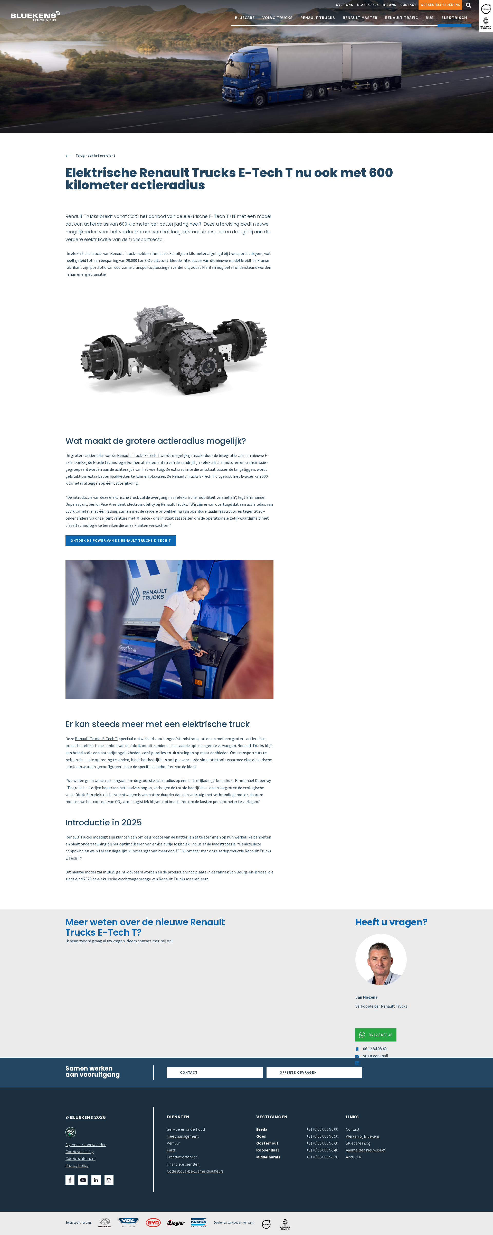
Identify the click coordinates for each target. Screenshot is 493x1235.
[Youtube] (83, 1180)
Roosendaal (267, 1150)
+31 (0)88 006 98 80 (322, 1143)
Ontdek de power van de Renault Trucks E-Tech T (121, 540)
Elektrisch (454, 17)
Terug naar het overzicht (95, 155)
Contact (408, 5)
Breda (261, 1129)
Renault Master (360, 17)
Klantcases (368, 5)
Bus (430, 17)
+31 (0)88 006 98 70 (322, 1156)
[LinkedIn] (96, 1180)
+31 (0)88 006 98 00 (322, 1129)
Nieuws (389, 5)
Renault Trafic (401, 17)
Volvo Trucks (277, 17)
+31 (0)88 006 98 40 (322, 1150)
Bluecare (245, 17)
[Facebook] (69, 1180)
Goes (261, 1136)
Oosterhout (267, 1143)
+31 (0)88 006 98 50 (322, 1136)
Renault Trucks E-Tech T (138, 455)
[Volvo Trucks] (486, 9)
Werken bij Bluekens (440, 5)
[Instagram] (109, 1180)
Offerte (298, 1072)
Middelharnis (268, 1156)
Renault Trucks (317, 17)
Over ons (344, 5)
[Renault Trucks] (486, 23)
